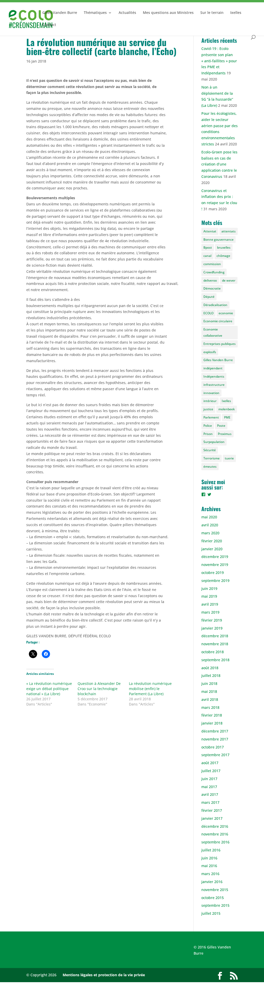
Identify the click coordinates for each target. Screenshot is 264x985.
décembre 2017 (214, 731)
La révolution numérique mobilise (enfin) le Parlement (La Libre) (150, 688)
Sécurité (209, 450)
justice (208, 409)
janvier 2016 (211, 881)
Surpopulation (214, 442)
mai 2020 (209, 517)
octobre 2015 (212, 897)
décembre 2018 (214, 635)
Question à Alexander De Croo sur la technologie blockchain (99, 688)
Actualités (127, 13)
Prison (208, 434)
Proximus (225, 434)
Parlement (211, 417)
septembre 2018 (215, 659)
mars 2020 (210, 532)
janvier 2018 (211, 723)
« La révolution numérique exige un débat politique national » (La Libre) (49, 688)
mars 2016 (210, 873)
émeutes (210, 466)
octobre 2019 (212, 572)
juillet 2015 (210, 913)
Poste (221, 425)
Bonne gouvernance (218, 239)
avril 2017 (209, 794)
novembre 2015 (214, 889)
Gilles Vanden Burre (59, 13)
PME (227, 417)
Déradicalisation (215, 305)
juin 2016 (209, 858)
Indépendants (213, 376)
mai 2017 (209, 786)
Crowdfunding (214, 272)
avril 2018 (209, 699)
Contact (49, 25)
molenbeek (226, 409)
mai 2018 (209, 691)
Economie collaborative (212, 332)
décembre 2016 (214, 826)
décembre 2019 (214, 556)
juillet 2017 (210, 770)
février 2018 (211, 715)
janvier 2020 (211, 548)
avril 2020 (209, 524)
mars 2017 (210, 802)
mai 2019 (209, 596)
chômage (223, 256)
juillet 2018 (210, 675)
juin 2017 (209, 778)
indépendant (212, 368)
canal (207, 256)
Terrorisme (211, 458)
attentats (228, 231)
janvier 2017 (211, 818)
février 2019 (211, 620)
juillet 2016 (210, 850)
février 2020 (211, 540)
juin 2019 (209, 588)
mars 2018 (210, 707)
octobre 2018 (212, 651)
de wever (228, 280)
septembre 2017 (215, 754)
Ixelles (235, 13)
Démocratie (212, 288)
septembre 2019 (215, 580)
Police (207, 425)
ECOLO (208, 313)
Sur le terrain (212, 13)
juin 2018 (209, 683)
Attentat (209, 231)
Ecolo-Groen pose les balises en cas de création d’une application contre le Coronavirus (219, 164)
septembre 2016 (215, 842)
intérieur (210, 401)
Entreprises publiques (219, 344)
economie (226, 313)
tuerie (229, 458)
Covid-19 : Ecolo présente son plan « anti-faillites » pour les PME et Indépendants (219, 60)
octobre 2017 (212, 747)
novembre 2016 (214, 834)
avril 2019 (209, 604)
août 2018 (209, 667)
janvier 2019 (211, 628)
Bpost (207, 247)
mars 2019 (210, 612)
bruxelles (223, 247)
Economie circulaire (217, 321)
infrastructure (214, 384)
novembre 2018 (214, 643)
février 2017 (211, 810)
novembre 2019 (214, 564)
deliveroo (210, 280)
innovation (211, 393)
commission (212, 264)
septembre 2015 (215, 905)
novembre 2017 (214, 739)
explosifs (209, 352)
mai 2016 (209, 865)
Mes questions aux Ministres (168, 13)
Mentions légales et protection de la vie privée (104, 974)
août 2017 (209, 762)
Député (208, 296)
